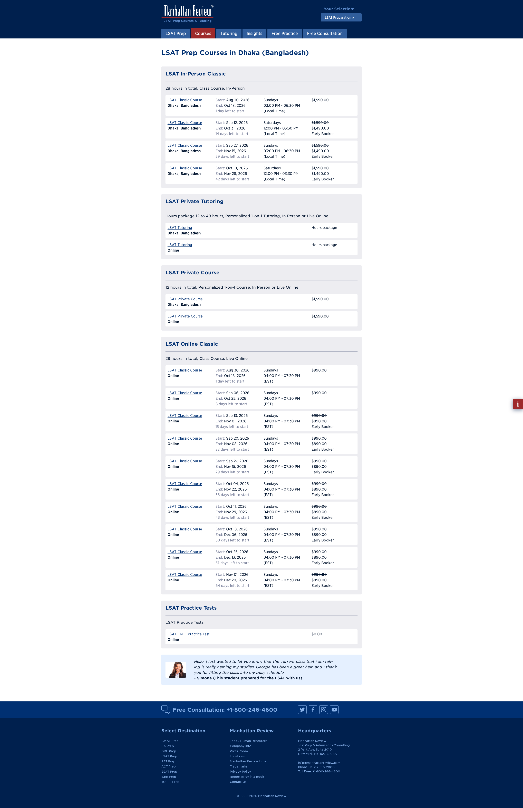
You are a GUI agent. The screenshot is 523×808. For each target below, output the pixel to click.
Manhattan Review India (248, 761)
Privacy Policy (240, 771)
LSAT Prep (175, 33)
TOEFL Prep (170, 781)
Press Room (239, 751)
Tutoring (228, 33)
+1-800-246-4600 (251, 710)
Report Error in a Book (247, 776)
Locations (237, 756)
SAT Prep (168, 761)
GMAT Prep (170, 741)
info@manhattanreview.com (319, 762)
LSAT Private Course (185, 299)
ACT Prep (168, 766)
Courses (203, 33)
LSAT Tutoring (180, 227)
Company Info (240, 746)
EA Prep (167, 746)
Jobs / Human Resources (248, 741)
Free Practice (285, 33)
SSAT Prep (169, 771)
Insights (254, 33)
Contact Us (238, 781)
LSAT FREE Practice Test (189, 634)
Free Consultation (325, 33)
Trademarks (238, 766)
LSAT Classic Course (185, 100)
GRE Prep (168, 751)
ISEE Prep (168, 776)
